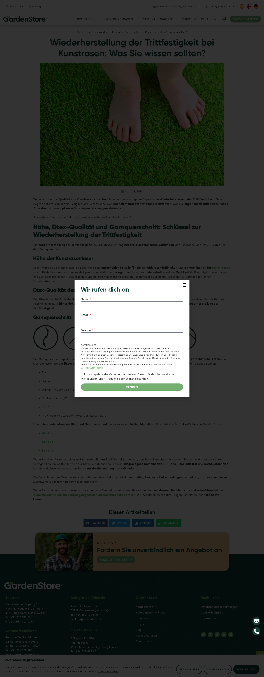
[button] (184, 285)
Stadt (85, 315)
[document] (132, 338)
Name (85, 299)
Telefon (86, 330)
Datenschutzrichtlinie (92, 367)
